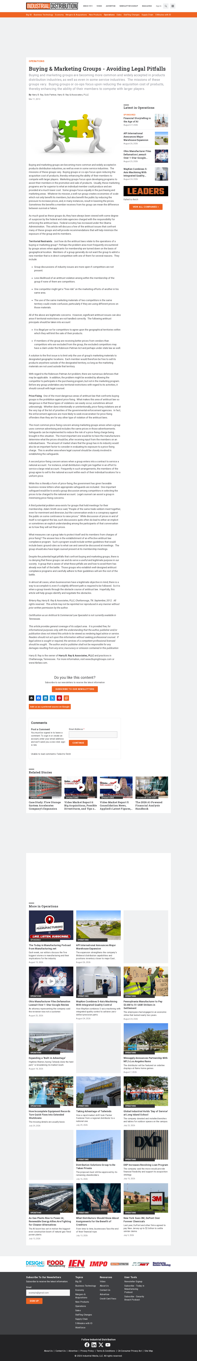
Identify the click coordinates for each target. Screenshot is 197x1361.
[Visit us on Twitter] (100, 1344)
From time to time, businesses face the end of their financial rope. (97, 1230)
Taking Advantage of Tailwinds (93, 1111)
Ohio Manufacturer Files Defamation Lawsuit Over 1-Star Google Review (137, 155)
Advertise (73, 1351)
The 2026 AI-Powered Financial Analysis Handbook (148, 805)
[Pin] (59, 698)
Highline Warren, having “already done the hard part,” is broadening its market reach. (51, 1063)
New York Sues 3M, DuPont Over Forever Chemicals (142, 1220)
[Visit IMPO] (98, 1263)
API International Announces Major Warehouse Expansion (136, 136)
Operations (36, 61)
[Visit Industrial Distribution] (119, 1264)
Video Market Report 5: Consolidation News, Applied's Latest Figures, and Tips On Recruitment (116, 805)
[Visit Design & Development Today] (35, 1263)
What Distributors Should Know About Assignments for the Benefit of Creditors (97, 1221)
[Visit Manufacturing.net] (140, 1264)
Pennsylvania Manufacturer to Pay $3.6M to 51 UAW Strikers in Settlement (143, 1005)
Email (28, 1287)
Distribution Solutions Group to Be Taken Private (95, 1166)
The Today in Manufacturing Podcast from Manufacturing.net (50, 947)
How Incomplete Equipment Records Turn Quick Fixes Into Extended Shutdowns (49, 1114)
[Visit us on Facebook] (87, 1344)
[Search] (165, 6)
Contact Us (60, 1351)
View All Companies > (146, 207)
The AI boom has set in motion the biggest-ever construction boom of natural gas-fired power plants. (50, 1231)
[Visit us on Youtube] (107, 1344)
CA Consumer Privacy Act (130, 1351)
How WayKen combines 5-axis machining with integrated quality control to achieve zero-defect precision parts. (98, 1011)
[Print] (31, 698)
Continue (78, 743)
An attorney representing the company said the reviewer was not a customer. (49, 1010)
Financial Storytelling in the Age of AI (137, 120)
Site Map (148, 1351)
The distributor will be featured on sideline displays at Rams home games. (144, 1067)
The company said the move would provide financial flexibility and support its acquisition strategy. (146, 1171)
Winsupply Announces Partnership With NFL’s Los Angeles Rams (146, 1060)
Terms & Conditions (106, 1351)
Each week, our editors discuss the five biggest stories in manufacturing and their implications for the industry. (49, 955)
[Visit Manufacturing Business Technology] (162, 1263)
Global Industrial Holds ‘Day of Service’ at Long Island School (146, 1113)
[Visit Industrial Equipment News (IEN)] (76, 1263)
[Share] (38, 698)
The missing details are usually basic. (47, 1122)
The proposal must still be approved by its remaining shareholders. (96, 1173)
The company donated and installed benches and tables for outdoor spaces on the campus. (146, 1120)
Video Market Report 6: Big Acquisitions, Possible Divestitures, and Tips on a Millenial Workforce (80, 805)
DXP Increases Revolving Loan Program (146, 1164)
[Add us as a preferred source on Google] (66, 698)
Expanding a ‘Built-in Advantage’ (47, 1058)
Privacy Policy (87, 1351)
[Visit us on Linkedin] (94, 1344)
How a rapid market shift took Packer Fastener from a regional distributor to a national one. (95, 1118)
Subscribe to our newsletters (74, 689)
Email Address (77, 729)
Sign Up (34, 1301)
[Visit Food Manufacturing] (56, 1263)
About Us (48, 1351)
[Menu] (172, 6)
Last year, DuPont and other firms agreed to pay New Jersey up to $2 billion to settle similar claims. (145, 1228)
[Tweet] (52, 698)
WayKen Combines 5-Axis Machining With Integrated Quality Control (135, 172)
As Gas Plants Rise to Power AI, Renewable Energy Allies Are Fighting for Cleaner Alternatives (50, 1221)
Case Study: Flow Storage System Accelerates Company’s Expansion (45, 805)
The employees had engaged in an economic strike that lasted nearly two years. (145, 1013)
